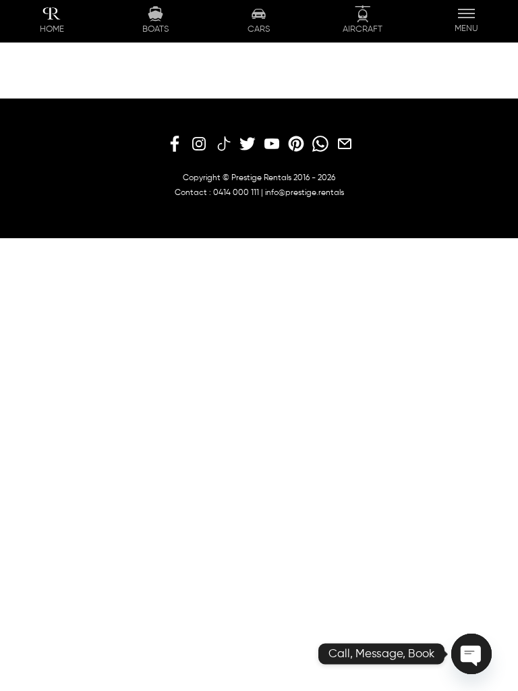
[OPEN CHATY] (471, 654)
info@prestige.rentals (304, 193)
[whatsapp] (320, 144)
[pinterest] (296, 144)
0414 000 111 (236, 193)
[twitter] (247, 144)
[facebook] (175, 144)
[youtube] (272, 144)
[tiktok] (223, 144)
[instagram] (199, 144)
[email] (345, 144)
